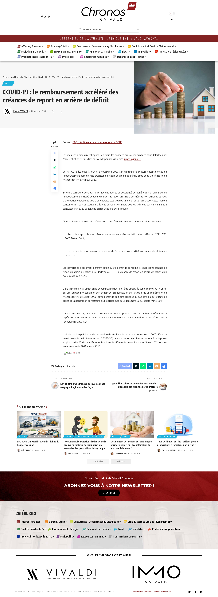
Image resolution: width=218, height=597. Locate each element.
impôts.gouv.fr (132, 159)
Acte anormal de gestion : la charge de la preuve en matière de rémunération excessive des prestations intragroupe (85, 445)
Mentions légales (160, 591)
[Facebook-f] (195, 592)
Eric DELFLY (26, 450)
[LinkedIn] (49, 17)
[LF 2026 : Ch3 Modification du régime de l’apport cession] (39, 424)
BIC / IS (8, 83)
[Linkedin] (201, 592)
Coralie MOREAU (122, 453)
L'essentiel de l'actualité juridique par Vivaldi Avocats (109, 38)
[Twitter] (189, 592)
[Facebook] (41, 17)
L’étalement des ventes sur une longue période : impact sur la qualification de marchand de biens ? (131, 445)
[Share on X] (54, 160)
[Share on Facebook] (54, 153)
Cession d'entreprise (39, 437)
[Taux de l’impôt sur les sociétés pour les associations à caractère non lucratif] (179, 424)
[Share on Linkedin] (54, 174)
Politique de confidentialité (142, 591)
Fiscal (125, 437)
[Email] (54, 181)
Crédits (169, 591)
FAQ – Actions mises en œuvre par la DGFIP (97, 142)
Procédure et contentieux (89, 437)
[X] (45, 17)
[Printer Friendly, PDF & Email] (72, 353)
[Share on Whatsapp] (54, 167)
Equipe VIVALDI (20, 111)
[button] (172, 19)
